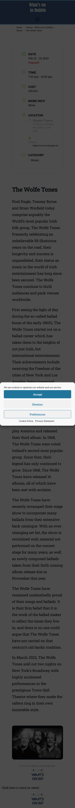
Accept (37, 394)
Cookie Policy (26, 420)
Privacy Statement (44, 420)
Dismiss (37, 404)
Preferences (37, 414)
